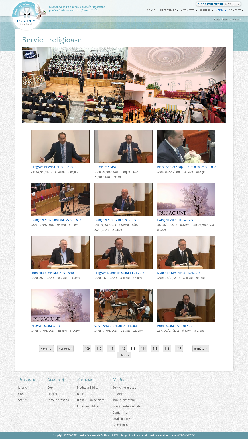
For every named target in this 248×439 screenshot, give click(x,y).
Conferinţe (120, 413)
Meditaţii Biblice (88, 387)
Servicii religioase (124, 387)
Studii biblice (121, 419)
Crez (21, 394)
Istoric (22, 387)
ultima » (124, 355)
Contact (236, 10)
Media (221, 10)
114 (143, 349)
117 (178, 349)
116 (166, 349)
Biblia (80, 394)
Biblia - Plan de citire (91, 400)
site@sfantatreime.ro (159, 435)
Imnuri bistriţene (124, 400)
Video (236, 19)
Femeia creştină (58, 400)
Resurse (226, 19)
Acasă (151, 10)
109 (87, 349)
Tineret (52, 394)
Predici (117, 394)
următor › (200, 349)
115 (155, 349)
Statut (22, 400)
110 (99, 349)
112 (122, 349)
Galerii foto (120, 425)
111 (110, 349)
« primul (46, 349)
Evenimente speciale (127, 406)
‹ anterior (65, 349)
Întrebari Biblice (88, 406)
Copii (50, 387)
